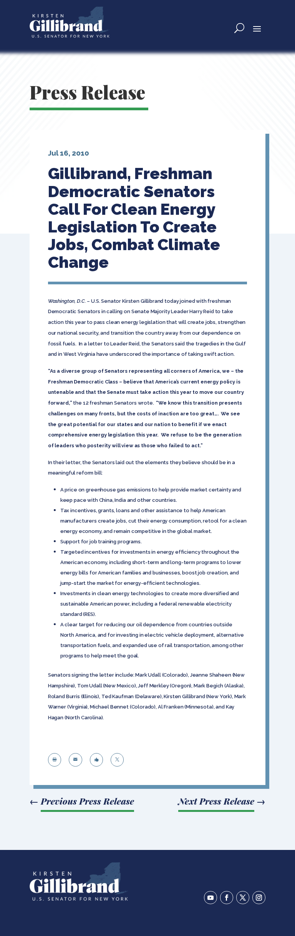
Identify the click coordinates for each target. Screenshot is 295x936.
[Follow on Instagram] (258, 897)
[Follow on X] (242, 897)
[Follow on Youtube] (210, 897)
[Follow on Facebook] (226, 897)
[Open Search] (239, 28)
